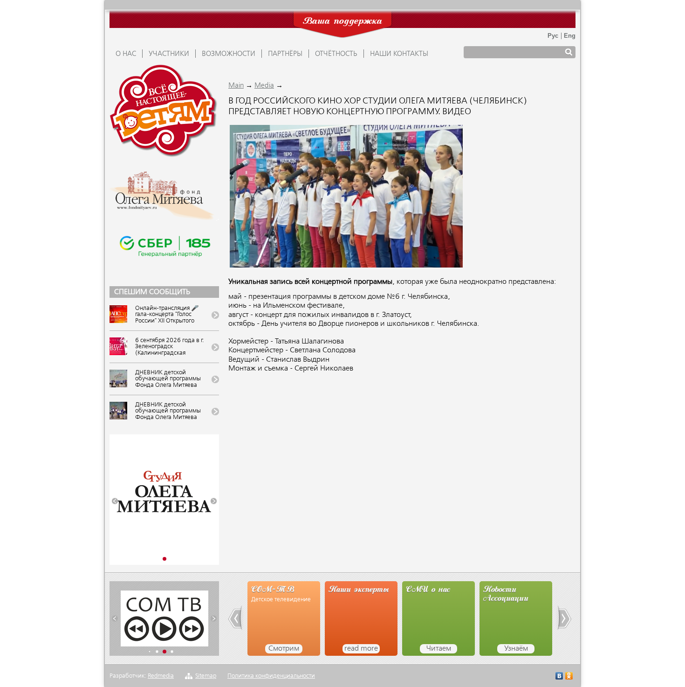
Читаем (438, 649)
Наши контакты (399, 54)
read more (361, 649)
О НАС (126, 54)
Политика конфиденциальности (271, 676)
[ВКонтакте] (559, 677)
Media (264, 85)
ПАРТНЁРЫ (285, 54)
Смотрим (283, 649)
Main (236, 85)
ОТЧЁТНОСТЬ (336, 54)
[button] (115, 501)
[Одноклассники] (569, 677)
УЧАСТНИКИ (169, 54)
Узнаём (516, 649)
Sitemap (205, 676)
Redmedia (161, 676)
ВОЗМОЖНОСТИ (228, 54)
